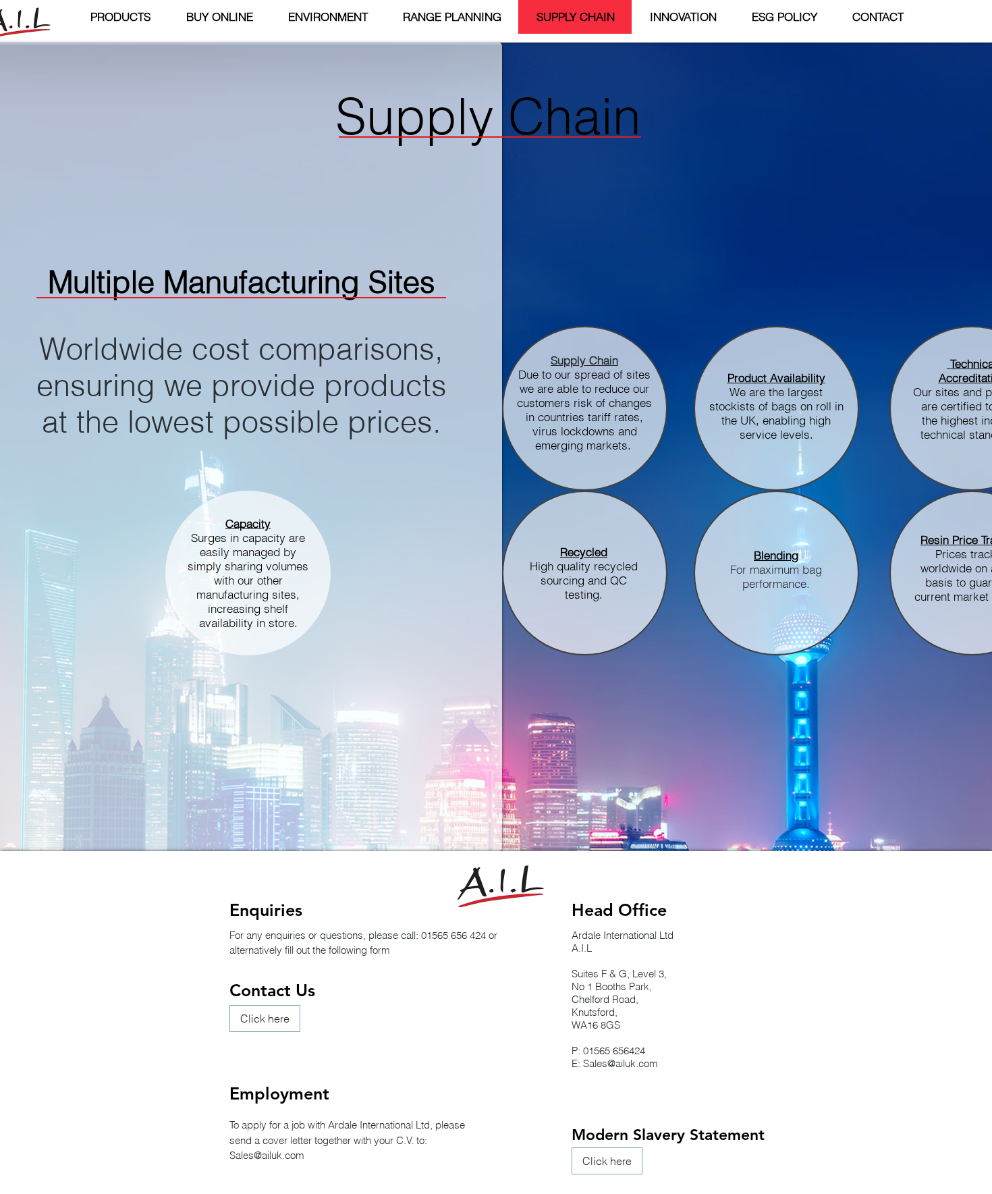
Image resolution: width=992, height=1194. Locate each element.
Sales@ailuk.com (620, 1063)
